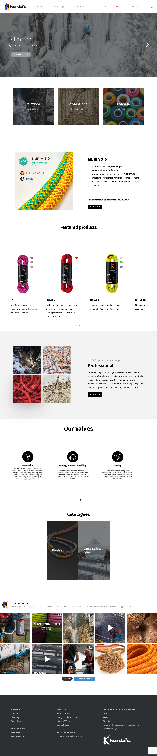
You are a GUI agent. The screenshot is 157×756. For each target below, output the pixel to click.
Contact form (63, 725)
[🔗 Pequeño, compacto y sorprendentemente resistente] (15, 659)
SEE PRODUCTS (21, 54)
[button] (95, 207)
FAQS (105, 713)
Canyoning (16, 713)
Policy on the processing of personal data (122, 725)
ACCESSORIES (17, 736)
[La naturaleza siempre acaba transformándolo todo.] (110, 659)
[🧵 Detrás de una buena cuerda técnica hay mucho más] (47, 659)
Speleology (16, 721)
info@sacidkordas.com (67, 717)
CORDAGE (15, 732)
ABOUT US (61, 710)
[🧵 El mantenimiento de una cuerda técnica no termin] (47, 628)
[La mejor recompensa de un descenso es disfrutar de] (110, 628)
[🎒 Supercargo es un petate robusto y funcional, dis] (15, 628)
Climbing (15, 717)
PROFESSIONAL (18, 729)
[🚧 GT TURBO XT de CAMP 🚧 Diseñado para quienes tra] (78, 659)
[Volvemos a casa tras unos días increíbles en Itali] (78, 628)
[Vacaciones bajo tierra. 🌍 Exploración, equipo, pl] (142, 628)
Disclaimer (107, 721)
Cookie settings (110, 729)
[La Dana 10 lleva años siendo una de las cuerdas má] (142, 659)
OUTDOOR (15, 710)
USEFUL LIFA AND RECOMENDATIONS (119, 710)
